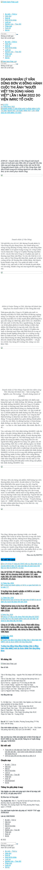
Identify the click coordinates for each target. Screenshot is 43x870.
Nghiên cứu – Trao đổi (13, 24)
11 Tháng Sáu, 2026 (7, 598)
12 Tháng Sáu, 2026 (7, 583)
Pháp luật (8, 26)
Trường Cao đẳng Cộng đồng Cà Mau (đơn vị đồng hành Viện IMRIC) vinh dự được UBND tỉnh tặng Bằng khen (20, 648)
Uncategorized (10, 781)
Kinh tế (7, 18)
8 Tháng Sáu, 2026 (7, 615)
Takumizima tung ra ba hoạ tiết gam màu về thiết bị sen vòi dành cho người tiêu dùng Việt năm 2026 (20, 608)
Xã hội (7, 30)
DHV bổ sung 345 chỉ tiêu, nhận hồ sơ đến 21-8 (20, 756)
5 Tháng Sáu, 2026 (7, 636)
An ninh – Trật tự (11, 14)
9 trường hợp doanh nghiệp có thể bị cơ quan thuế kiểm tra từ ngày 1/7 (20, 592)
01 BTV (5, 105)
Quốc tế (8, 28)
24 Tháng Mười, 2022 (8, 107)
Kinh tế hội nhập (10, 20)
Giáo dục (8, 16)
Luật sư (8, 22)
